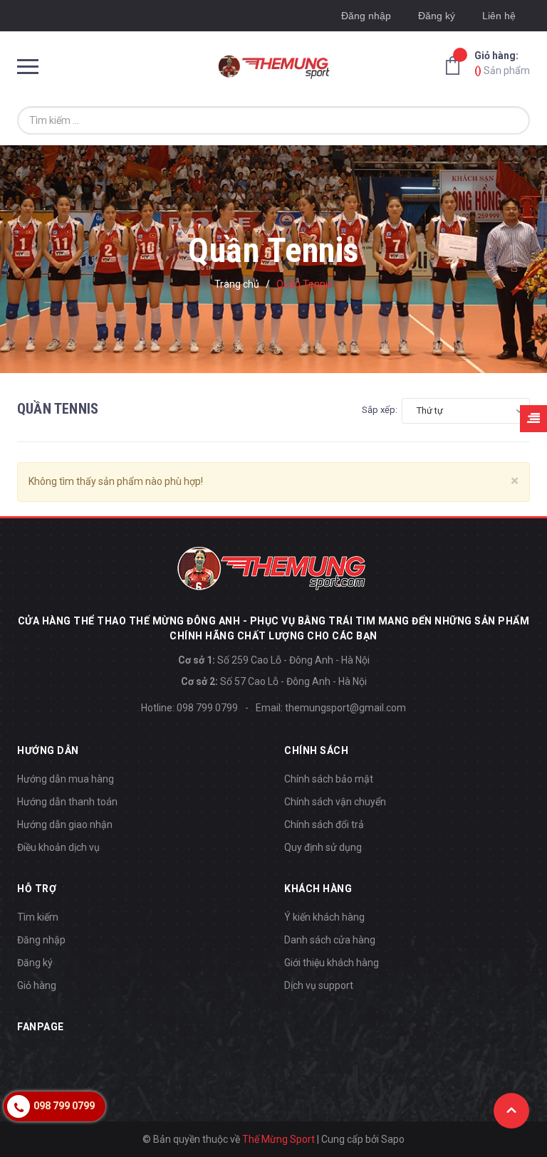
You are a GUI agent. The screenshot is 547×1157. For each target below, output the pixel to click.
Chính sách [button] (316, 750)
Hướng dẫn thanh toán (67, 801)
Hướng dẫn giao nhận (65, 824)
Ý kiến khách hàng (324, 917)
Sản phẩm (502, 63)
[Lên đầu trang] (511, 1111)
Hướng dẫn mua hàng (65, 779)
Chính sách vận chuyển (335, 801)
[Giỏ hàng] (456, 65)
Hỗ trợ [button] (36, 888)
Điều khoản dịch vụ (58, 847)
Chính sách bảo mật (328, 779)
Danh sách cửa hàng (329, 940)
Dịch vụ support (318, 985)
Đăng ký (436, 15)
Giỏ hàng (36, 985)
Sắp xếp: (379, 409)
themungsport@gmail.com (345, 707)
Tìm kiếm (37, 917)
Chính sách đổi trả (324, 824)
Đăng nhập (366, 15)
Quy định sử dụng (323, 847)
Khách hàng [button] (318, 888)
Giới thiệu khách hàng (331, 962)
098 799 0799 (207, 707)
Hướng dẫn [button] (48, 750)
